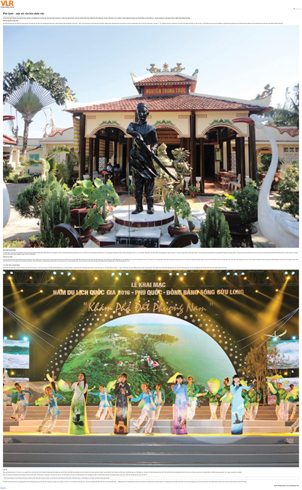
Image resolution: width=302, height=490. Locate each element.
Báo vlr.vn (3, 488)
